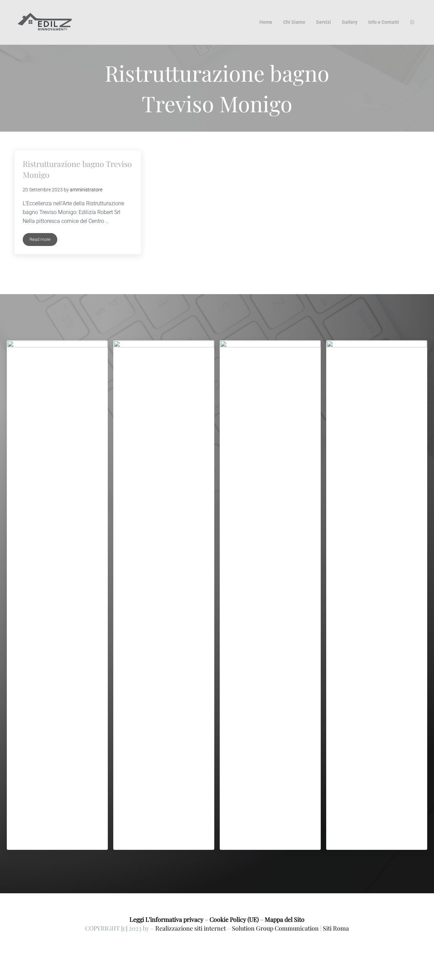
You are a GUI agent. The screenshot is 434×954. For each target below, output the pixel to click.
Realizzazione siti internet (190, 928)
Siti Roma (336, 928)
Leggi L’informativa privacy (166, 919)
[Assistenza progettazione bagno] (164, 595)
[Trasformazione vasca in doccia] (377, 595)
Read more (43, 240)
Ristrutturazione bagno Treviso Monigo (77, 169)
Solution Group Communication (275, 928)
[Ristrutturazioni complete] (270, 595)
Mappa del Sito (284, 919)
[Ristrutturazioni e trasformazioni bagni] (57, 595)
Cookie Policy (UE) (234, 919)
